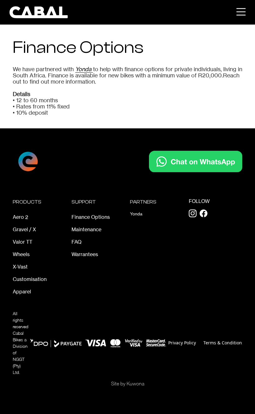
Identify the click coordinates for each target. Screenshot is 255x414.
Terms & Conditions (223, 343)
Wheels (21, 254)
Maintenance (86, 229)
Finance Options (91, 217)
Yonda (84, 69)
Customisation (30, 279)
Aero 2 (20, 217)
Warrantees (85, 254)
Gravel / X (24, 229)
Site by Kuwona (127, 383)
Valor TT (22, 242)
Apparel (22, 291)
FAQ (76, 242)
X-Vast (20, 267)
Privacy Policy (182, 343)
